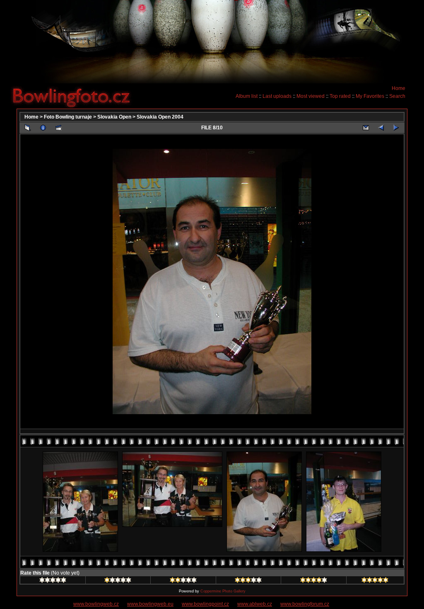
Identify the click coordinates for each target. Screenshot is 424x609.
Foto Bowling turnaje (68, 117)
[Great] (374, 581)
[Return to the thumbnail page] (27, 127)
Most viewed (310, 96)
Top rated (340, 96)
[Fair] (183, 581)
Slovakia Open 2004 (160, 117)
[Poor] (117, 581)
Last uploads (277, 96)
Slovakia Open (114, 117)
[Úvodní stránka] (74, 95)
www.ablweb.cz (254, 604)
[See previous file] (380, 127)
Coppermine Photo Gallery (223, 591)
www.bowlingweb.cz (96, 604)
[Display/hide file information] (43, 127)
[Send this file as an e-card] (365, 127)
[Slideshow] (58, 127)
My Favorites (370, 96)
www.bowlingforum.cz (304, 604)
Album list (247, 96)
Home (398, 88)
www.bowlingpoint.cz (205, 604)
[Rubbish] (52, 581)
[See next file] (396, 127)
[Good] (248, 581)
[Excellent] (313, 581)
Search (397, 96)
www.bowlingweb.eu (150, 604)
